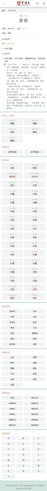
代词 (35, 311)
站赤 (12, 130)
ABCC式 (34, 397)
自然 (12, 379)
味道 (35, 373)
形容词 (12, 322)
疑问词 (12, 344)
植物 (12, 368)
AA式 (12, 397)
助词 (35, 338)
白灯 (34, 175)
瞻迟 (35, 130)
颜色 (35, 368)
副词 (35, 322)
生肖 (12, 357)
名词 (35, 316)
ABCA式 (12, 425)
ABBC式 (12, 419)
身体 (35, 379)
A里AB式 (34, 425)
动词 (12, 316)
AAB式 (12, 414)
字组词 (12, 151)
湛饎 (35, 122)
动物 (35, 362)
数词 (12, 338)
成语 (35, 344)
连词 (12, 333)
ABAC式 (34, 408)
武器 (12, 384)
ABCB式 (34, 414)
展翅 (12, 122)
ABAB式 (34, 419)
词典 (3, 10)
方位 (12, 373)
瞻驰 (12, 139)
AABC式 (34, 403)
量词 (12, 327)
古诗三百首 (27, 488)
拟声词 (12, 311)
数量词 (35, 333)
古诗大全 (23, 3)
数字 (12, 362)
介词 (35, 327)
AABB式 (12, 403)
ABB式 (12, 408)
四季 (35, 357)
